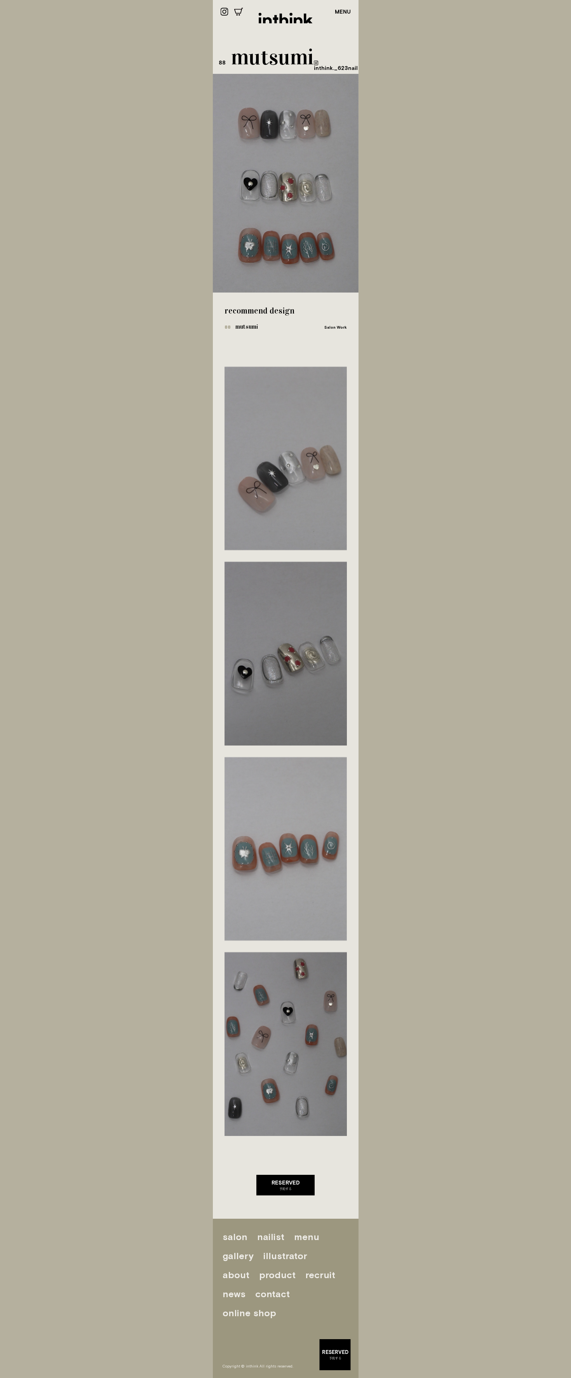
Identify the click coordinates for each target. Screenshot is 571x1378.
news (234, 1294)
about (236, 1275)
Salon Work (335, 327)
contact (272, 1294)
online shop (249, 1313)
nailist (270, 1237)
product (277, 1275)
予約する (286, 1185)
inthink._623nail (336, 68)
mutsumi (241, 326)
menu (306, 1237)
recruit (320, 1275)
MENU (343, 11)
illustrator (285, 1256)
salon (235, 1237)
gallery (238, 1256)
